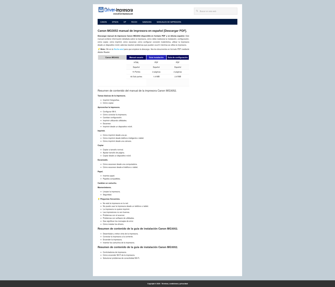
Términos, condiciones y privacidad (174, 283)
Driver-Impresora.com (115, 11)
